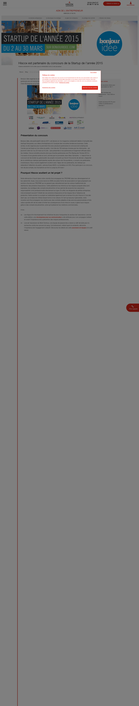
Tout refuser (93, 72)
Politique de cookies (64, 82)
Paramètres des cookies (48, 87)
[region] (70, 82)
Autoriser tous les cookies (90, 87)
